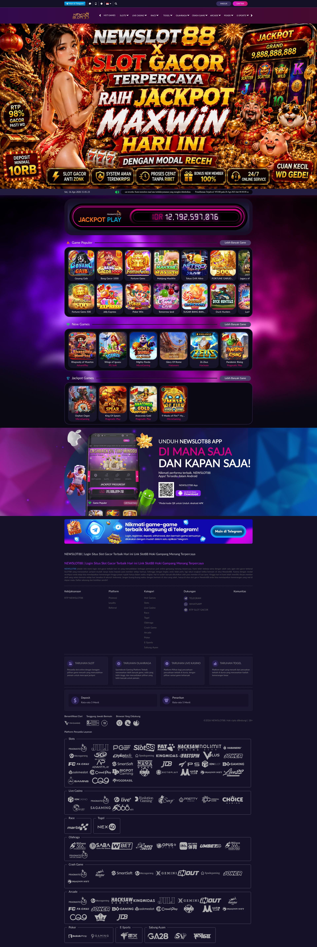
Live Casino (138, 16)
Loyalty (112, 603)
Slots (123, 16)
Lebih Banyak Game (235, 242)
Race (153, 16)
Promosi (113, 598)
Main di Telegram (76, 4)
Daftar (240, 4)
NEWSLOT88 (70, 569)
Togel (166, 16)
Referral (113, 608)
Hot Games (109, 15)
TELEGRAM (195, 598)
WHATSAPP (195, 604)
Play (114, 220)
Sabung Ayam (151, 647)
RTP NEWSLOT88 (73, 598)
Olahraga (181, 16)
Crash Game (198, 16)
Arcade (214, 16)
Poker (227, 16)
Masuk (223, 4)
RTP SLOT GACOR (198, 610)
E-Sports (242, 16)
